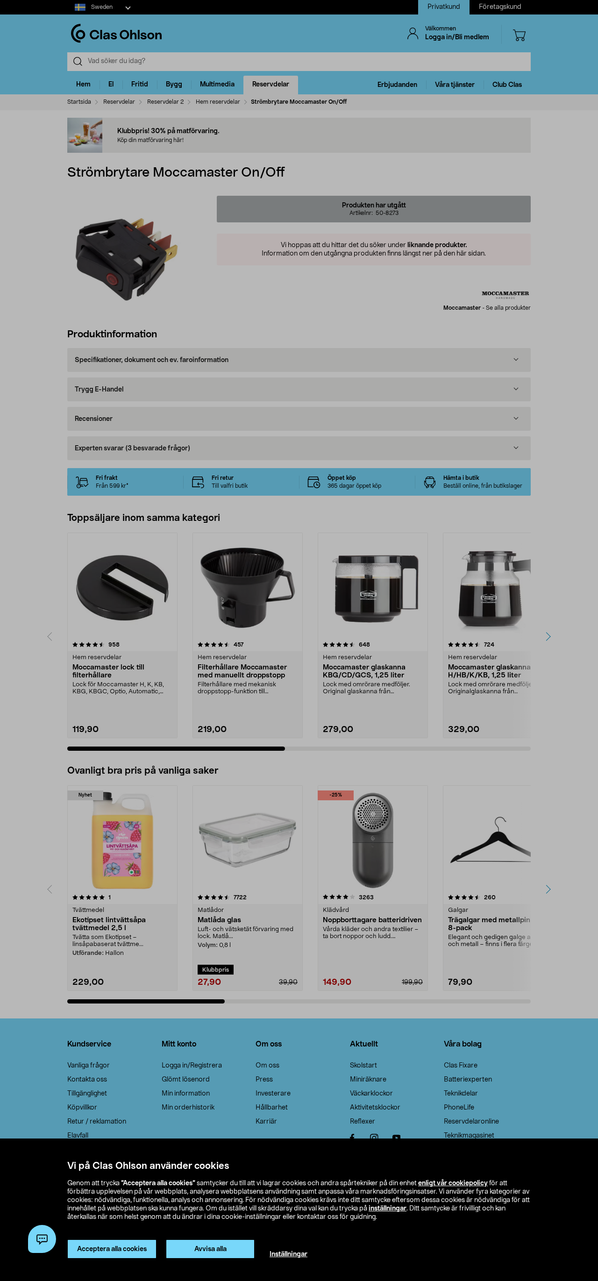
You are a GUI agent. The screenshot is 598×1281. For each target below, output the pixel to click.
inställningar (387, 1208)
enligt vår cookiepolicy (453, 1183)
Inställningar (288, 1254)
